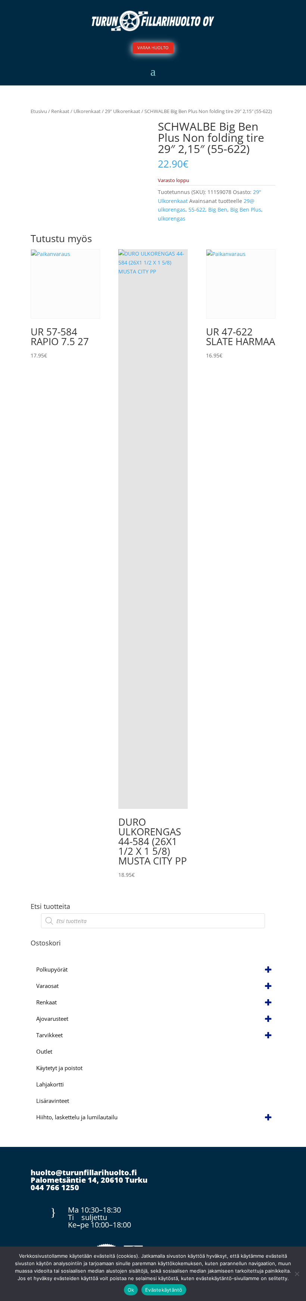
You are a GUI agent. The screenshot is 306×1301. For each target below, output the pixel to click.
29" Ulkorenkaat (122, 111)
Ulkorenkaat (87, 111)
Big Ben (217, 209)
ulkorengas (171, 218)
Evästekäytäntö (163, 1290)
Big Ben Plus (245, 209)
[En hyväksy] (296, 1273)
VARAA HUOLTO (153, 47)
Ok (131, 1290)
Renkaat (60, 111)
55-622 (196, 209)
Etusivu (39, 111)
